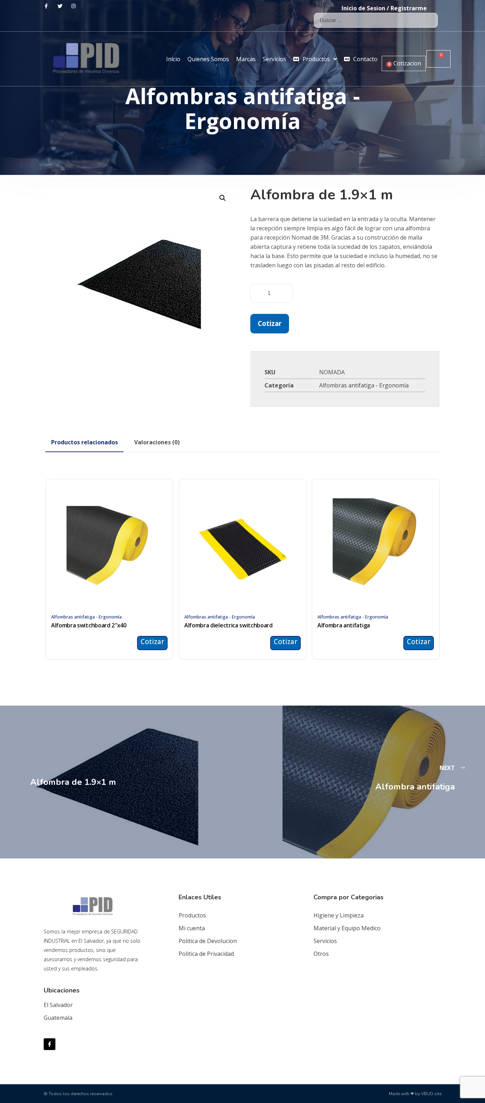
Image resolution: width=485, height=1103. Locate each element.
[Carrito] (438, 59)
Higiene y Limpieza (339, 915)
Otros (321, 954)
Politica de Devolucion (208, 941)
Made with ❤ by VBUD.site (415, 1094)
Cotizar (270, 323)
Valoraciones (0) (157, 442)
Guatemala (58, 1018)
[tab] (84, 442)
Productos (192, 915)
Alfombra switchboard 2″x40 (88, 625)
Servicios (325, 941)
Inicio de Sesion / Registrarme (384, 8)
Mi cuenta (192, 928)
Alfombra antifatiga (343, 625)
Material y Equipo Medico (347, 928)
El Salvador (58, 1005)
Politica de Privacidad (206, 954)
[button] (222, 198)
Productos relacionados (84, 442)
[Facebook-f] (49, 1044)
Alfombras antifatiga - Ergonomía (364, 385)
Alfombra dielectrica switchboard (228, 625)
